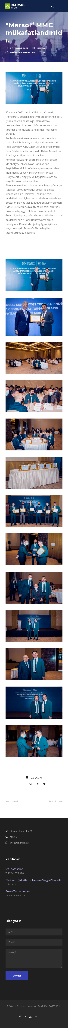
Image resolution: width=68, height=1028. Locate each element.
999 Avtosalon (14, 869)
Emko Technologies (18, 891)
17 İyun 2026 (13, 884)
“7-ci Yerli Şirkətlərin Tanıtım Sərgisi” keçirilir (34, 880)
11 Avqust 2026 (15, 873)
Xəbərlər (16, 52)
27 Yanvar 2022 (19, 48)
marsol (41, 48)
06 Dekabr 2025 (15, 895)
